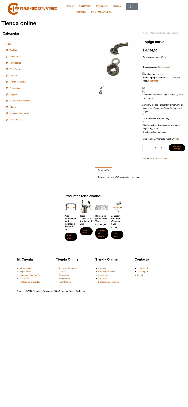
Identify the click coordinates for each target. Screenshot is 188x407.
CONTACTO (85, 6)
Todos (8, 44)
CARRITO (81, 12)
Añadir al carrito (177, 148)
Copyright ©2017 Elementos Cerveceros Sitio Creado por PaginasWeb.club (51, 291)
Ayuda (176, 139)
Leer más (69, 236)
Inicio (144, 33)
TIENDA (117, 6)
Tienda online (18, 23)
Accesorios (160, 33)
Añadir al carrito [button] (101, 233)
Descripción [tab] (103, 170)
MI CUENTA (101, 6)
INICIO (70, 6)
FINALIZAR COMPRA (101, 12)
